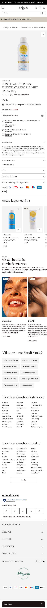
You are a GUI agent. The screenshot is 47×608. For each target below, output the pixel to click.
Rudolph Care (21, 451)
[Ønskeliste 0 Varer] (40, 7)
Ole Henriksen (7, 448)
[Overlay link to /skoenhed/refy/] (23, 19)
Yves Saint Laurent (8, 459)
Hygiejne (5, 424)
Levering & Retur (9, 176)
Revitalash (20, 462)
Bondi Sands (6, 80)
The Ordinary (6, 462)
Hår (18, 410)
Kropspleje (35, 410)
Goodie (6, 539)
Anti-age (20, 419)
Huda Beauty (35, 473)
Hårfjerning (35, 419)
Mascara (20, 405)
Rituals (33, 448)
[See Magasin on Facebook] (40, 561)
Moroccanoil (21, 459)
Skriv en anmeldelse (21, 95)
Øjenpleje (20, 416)
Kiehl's (4, 456)
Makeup (5, 402)
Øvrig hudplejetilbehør (29, 379)
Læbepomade (27, 385)
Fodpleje (5, 408)
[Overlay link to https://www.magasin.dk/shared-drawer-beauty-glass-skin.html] (14, 297)
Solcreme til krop (10, 373)
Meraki (33, 459)
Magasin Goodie (35, 104)
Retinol (19, 427)
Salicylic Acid (7, 427)
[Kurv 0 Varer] (44, 7)
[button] (36, 8)
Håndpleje (20, 424)
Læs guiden (6, 336)
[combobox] (23, 13)
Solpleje (5, 413)
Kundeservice (11, 525)
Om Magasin (9, 554)
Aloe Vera (5, 405)
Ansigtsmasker (7, 419)
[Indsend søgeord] (4, 13)
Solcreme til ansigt (11, 366)
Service (6, 532)
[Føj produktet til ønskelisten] (43, 34)
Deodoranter (6, 421)
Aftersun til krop (10, 379)
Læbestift (20, 421)
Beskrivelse (7, 143)
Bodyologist (21, 470)
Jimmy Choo (21, 465)
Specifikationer (8, 161)
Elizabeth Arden (36, 467)
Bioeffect (5, 451)
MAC (4, 454)
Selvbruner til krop (11, 360)
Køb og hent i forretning (10, 115)
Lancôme (34, 454)
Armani (19, 473)
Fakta (4, 170)
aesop (4, 467)
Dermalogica (21, 456)
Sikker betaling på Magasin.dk (15, 183)
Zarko (4, 470)
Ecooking (34, 465)
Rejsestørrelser (36, 405)
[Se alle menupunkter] (3, 7)
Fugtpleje (34, 413)
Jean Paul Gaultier (37, 470)
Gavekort (8, 546)
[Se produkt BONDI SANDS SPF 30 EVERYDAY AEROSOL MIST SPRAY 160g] (12, 219)
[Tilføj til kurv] (18, 230)
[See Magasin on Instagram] (36, 561)
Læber (19, 413)
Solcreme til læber (30, 366)
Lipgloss (34, 421)
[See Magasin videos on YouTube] (43, 561)
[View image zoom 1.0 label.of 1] (23, 54)
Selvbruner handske (29, 373)
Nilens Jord (35, 456)
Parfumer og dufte (37, 416)
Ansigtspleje (6, 416)
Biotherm (20, 467)
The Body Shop (22, 448)
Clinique (34, 451)
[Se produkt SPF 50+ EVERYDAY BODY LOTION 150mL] (33, 219)
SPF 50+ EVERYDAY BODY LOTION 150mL (32, 240)
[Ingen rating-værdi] (6, 95)
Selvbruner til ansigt (29, 360)
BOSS (4, 473)
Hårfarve (20, 402)
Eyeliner (5, 410)
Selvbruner (35, 408)
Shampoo (34, 424)
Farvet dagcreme (10, 385)
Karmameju (20, 454)
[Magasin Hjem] (23, 8)
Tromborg (34, 462)
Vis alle (23, 480)
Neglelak (34, 402)
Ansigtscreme (22, 408)
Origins (4, 465)
